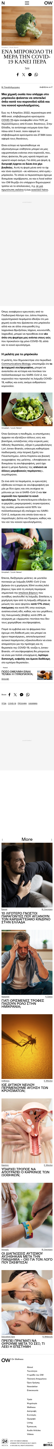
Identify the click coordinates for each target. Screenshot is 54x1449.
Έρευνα (4, 909)
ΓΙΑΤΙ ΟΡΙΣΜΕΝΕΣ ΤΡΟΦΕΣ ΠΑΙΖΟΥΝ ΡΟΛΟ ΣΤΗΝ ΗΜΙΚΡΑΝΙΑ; (23, 1003)
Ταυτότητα (32, 1371)
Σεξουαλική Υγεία (8, 1337)
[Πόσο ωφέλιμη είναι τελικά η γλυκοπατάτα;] (44, 675)
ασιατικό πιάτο (39, 190)
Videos (30, 1434)
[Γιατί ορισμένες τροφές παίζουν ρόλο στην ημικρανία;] (27, 962)
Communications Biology (16, 364)
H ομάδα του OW (35, 1375)
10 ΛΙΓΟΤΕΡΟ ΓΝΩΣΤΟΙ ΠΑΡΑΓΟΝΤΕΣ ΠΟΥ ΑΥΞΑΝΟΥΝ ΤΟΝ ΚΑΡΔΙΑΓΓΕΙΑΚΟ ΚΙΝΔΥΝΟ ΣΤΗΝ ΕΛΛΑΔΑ (26, 918)
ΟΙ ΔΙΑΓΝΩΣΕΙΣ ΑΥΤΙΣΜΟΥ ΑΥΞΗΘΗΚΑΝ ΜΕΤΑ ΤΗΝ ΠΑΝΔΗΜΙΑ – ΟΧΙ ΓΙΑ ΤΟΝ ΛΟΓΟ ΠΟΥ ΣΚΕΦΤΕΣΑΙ (27, 1258)
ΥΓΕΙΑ (4, 704)
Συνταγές (31, 1415)
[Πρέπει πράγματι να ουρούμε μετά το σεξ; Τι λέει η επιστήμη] (27, 1302)
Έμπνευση (31, 1427)
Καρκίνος (5, 1165)
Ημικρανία (5, 997)
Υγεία (27, 68)
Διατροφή (5, 679)
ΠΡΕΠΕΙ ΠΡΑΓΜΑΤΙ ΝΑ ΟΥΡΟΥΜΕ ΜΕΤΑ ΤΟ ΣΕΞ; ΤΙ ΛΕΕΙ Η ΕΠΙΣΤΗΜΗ (23, 1343)
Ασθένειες (5, 1081)
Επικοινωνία (32, 1390)
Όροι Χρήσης (33, 1383)
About (30, 1367)
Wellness (31, 1407)
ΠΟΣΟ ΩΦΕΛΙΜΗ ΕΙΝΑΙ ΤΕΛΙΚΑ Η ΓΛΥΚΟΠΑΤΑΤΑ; (17, 673)
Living (30, 1423)
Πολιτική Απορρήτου (37, 1379)
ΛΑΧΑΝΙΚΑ (32, 704)
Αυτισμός (5, 1250)
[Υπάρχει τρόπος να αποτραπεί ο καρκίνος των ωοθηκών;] (27, 1130)
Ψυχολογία (32, 1403)
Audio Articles (34, 1430)
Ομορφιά (31, 1419)
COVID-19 (7, 120)
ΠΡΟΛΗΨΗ (22, 704)
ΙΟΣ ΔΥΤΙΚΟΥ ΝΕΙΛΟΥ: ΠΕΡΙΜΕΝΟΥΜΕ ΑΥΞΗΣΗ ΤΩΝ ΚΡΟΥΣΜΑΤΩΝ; (25, 1088)
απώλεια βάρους (28, 593)
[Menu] (27, 3)
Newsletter (32, 1387)
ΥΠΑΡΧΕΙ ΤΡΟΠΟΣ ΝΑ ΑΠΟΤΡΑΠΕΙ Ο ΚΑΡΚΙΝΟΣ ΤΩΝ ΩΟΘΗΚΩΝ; (26, 1172)
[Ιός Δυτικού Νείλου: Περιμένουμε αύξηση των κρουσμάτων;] (27, 1046)
